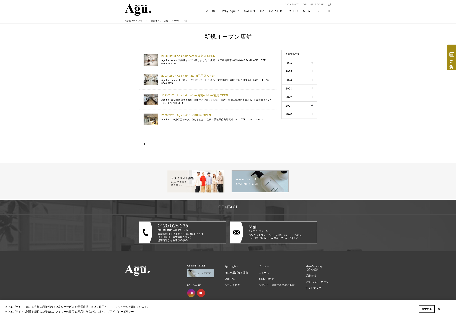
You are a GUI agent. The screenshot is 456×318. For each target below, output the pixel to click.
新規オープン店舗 (159, 20)
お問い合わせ (266, 279)
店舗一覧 (230, 279)
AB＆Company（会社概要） (313, 268)
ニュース (264, 272)
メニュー (264, 266)
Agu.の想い (231, 266)
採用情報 (310, 275)
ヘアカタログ (232, 285)
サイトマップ (313, 288)
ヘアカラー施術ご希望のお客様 (277, 285)
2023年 (175, 20)
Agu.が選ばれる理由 (236, 272)
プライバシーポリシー (120, 311)
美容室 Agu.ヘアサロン (136, 20)
